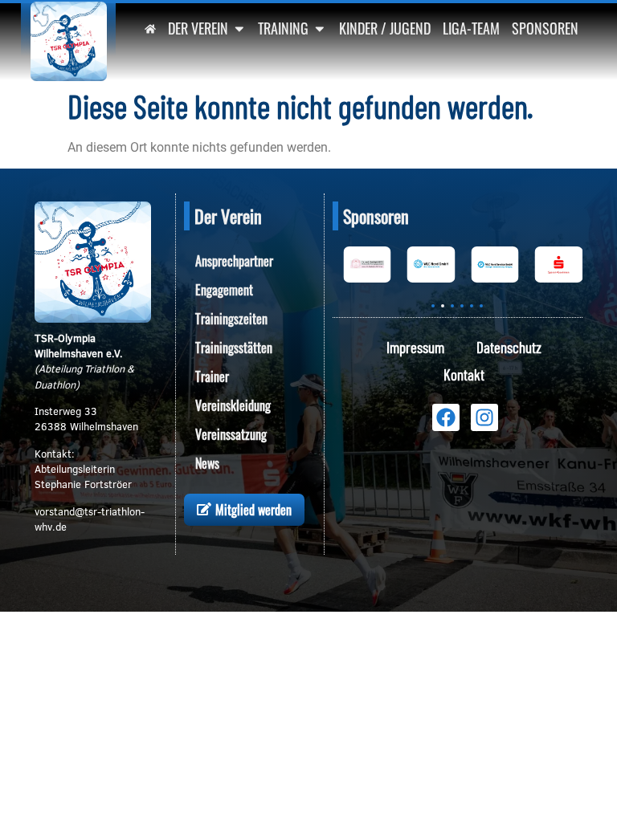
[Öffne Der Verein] (239, 28)
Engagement (224, 289)
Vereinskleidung (233, 405)
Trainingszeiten (231, 318)
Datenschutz (508, 347)
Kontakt (463, 374)
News (207, 463)
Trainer (212, 376)
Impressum (415, 347)
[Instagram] (484, 417)
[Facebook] (446, 417)
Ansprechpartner (234, 261)
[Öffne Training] (320, 28)
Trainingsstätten (233, 347)
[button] (433, 305)
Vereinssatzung (231, 434)
